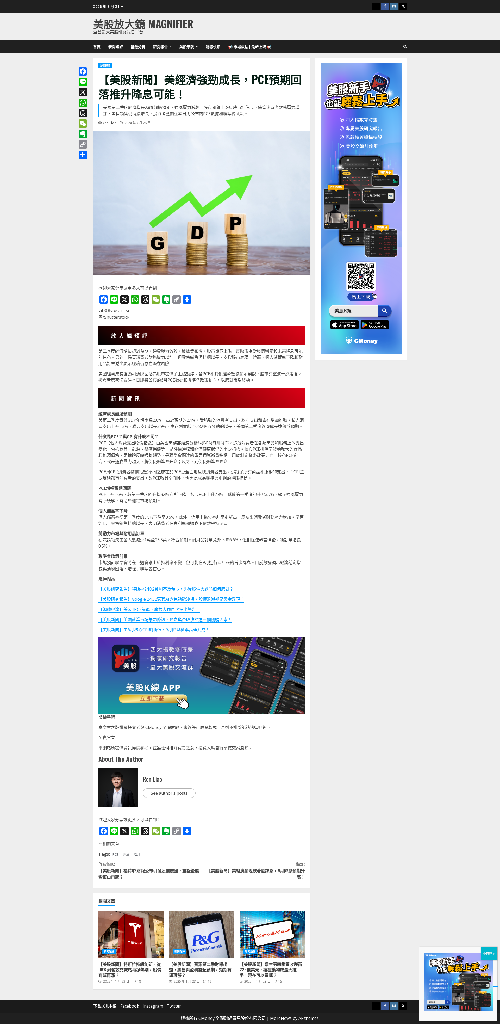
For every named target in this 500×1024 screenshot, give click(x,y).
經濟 (126, 854)
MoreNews (281, 1018)
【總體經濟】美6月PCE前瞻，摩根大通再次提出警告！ (149, 609)
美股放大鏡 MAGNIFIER (143, 23)
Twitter (174, 1006)
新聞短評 (115, 46)
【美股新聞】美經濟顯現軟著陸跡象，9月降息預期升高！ (256, 870)
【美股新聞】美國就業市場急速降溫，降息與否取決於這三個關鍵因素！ (165, 619)
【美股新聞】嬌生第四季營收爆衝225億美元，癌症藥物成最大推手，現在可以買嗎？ (272, 934)
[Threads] (83, 113)
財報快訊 (213, 46)
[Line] (83, 82)
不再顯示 (489, 953)
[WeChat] (83, 123)
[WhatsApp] (83, 102)
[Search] (405, 47)
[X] (83, 92)
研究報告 (160, 46)
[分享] (83, 155)
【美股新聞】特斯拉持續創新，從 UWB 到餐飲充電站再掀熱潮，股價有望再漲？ (131, 934)
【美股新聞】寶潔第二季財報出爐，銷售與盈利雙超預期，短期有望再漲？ (201, 934)
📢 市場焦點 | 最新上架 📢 (249, 46)
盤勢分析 (138, 46)
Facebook (129, 1006)
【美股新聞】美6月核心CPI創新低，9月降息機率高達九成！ (154, 630)
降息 (137, 854)
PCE (115, 854)
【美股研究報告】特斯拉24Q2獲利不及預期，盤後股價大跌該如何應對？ (166, 589)
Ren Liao (109, 123)
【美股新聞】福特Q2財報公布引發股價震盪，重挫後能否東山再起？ (148, 870)
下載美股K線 (105, 1006)
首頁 (97, 46)
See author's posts (169, 793)
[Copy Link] (83, 144)
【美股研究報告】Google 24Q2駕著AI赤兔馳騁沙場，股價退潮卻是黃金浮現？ (171, 599)
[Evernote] (83, 134)
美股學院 (186, 46)
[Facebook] (83, 71)
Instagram (153, 1006)
